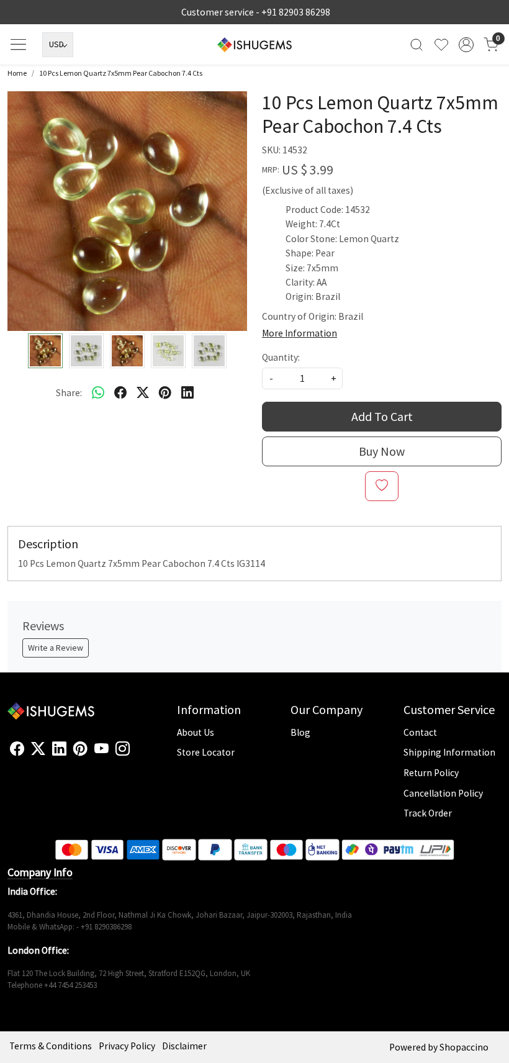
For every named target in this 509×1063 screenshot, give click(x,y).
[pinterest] (165, 392)
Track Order (427, 813)
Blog (300, 732)
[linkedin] (187, 392)
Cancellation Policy (443, 793)
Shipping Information (449, 752)
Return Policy (431, 773)
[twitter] (143, 392)
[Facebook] (17, 749)
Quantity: (281, 357)
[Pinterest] (80, 749)
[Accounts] (466, 44)
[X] (38, 749)
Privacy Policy (127, 1046)
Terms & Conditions (50, 1046)
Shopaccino (464, 1047)
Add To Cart (382, 416)
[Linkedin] (59, 749)
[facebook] (120, 392)
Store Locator (206, 752)
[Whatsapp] (98, 392)
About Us (195, 732)
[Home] (254, 44)
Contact (420, 732)
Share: (69, 393)
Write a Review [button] (55, 647)
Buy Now (382, 451)
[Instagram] (122, 749)
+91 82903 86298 (295, 12)
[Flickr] (136, 753)
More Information (299, 333)
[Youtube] (101, 749)
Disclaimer (184, 1046)
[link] (416, 44)
